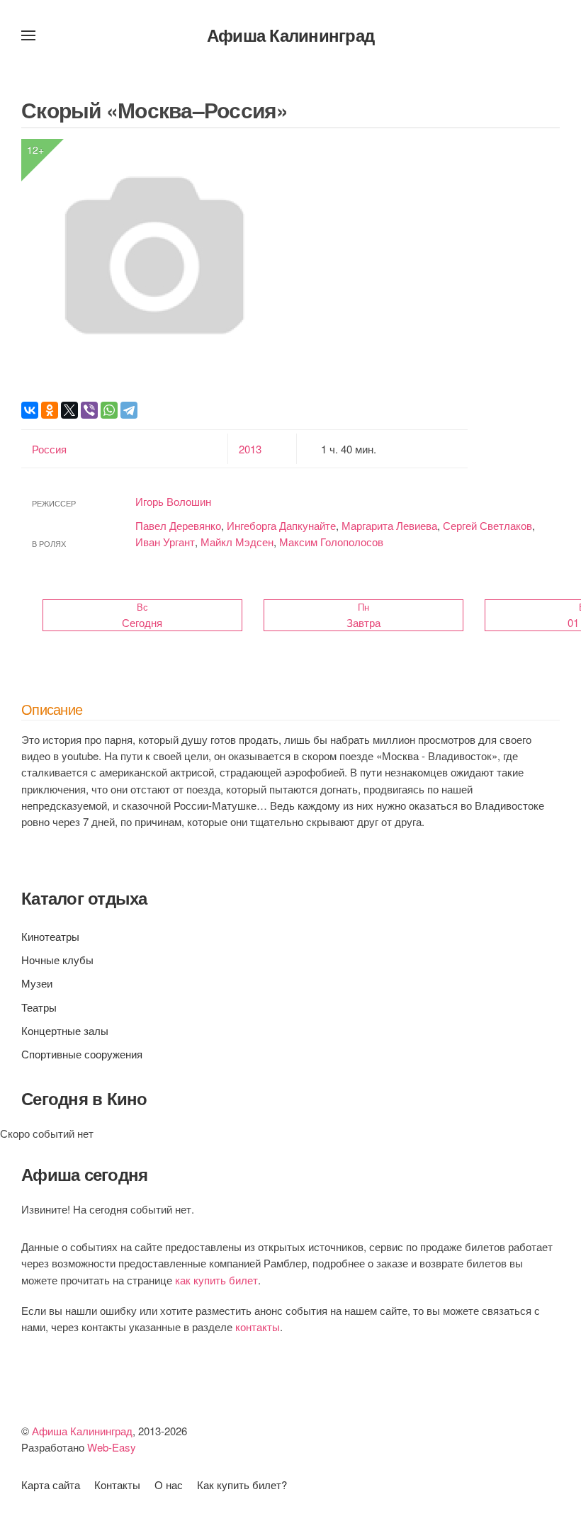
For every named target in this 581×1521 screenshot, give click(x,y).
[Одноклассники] (49, 410)
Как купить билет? (242, 1484)
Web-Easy (111, 1447)
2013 (250, 448)
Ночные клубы (57, 959)
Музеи (36, 983)
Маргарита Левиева (389, 525)
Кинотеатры (50, 936)
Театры (39, 1007)
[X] (69, 410)
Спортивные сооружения (81, 1053)
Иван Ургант (165, 541)
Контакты (117, 1484)
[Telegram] (128, 410)
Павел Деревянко (178, 525)
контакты (257, 1326)
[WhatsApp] (109, 410)
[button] (28, 35)
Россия (49, 448)
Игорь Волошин (173, 501)
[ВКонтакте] (29, 410)
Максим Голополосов (331, 541)
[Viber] (89, 410)
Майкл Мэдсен (237, 541)
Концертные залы (64, 1030)
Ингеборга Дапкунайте (281, 525)
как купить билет (216, 1279)
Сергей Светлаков (487, 525)
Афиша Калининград (290, 35)
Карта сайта (50, 1484)
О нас (168, 1484)
